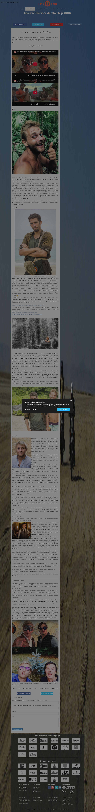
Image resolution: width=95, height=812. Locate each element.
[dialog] (47, 406)
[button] (31, 409)
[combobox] (71, 400)
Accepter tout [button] (63, 409)
